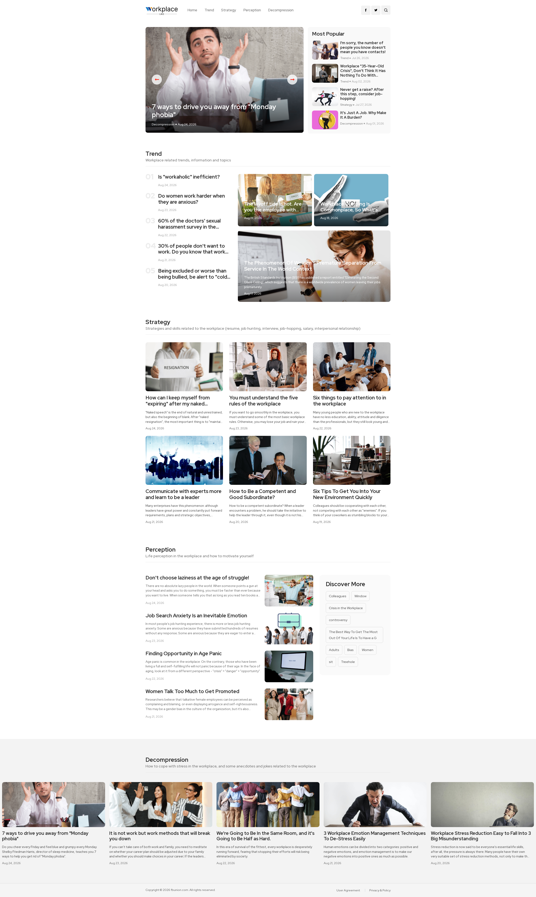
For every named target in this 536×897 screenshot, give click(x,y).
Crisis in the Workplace (346, 608)
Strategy (228, 10)
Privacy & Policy (379, 890)
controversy (338, 620)
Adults (334, 650)
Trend (209, 10)
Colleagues (337, 596)
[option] (225, 80)
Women (367, 650)
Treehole (348, 662)
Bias (350, 650)
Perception (252, 10)
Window (360, 596)
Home (192, 10)
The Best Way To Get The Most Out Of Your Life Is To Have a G (353, 635)
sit (331, 662)
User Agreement (348, 890)
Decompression (281, 10)
